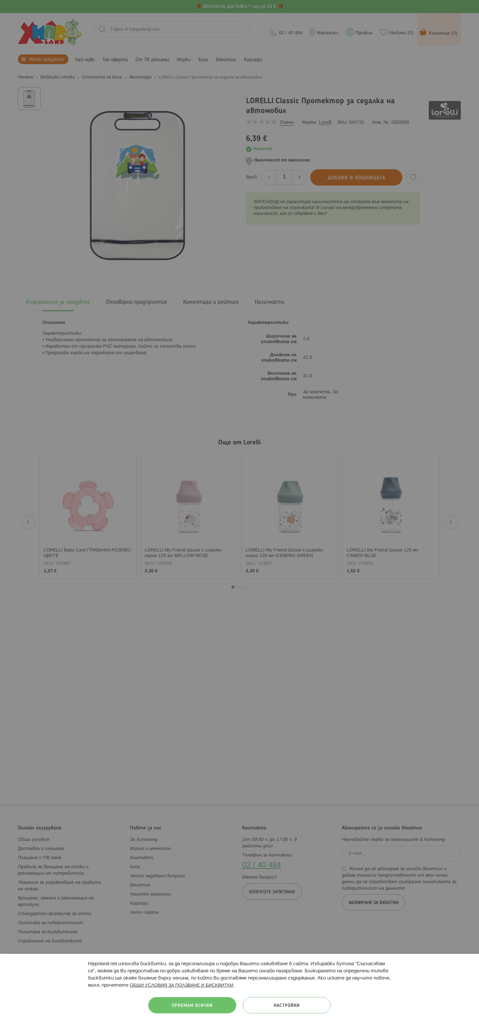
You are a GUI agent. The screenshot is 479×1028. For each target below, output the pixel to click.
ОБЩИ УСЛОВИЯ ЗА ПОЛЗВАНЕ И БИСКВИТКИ (181, 985)
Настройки (287, 1006)
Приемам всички (192, 1006)
